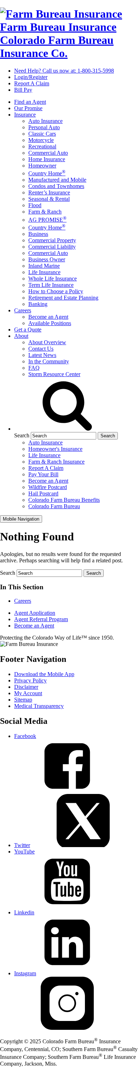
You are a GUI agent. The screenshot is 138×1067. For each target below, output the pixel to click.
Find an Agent (30, 102)
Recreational (42, 146)
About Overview (47, 342)
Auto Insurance (45, 121)
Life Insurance (44, 272)
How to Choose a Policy (55, 291)
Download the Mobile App (44, 674)
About (21, 336)
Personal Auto (44, 127)
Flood (34, 205)
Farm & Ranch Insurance (56, 462)
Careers (22, 310)
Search (21, 435)
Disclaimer (26, 687)
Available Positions (49, 323)
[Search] (67, 429)
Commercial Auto (48, 153)
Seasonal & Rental (49, 199)
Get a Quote (27, 330)
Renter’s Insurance (49, 192)
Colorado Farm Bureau (54, 506)
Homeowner (42, 166)
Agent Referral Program (41, 619)
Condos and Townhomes (56, 186)
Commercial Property (52, 240)
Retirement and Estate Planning (63, 298)
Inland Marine (44, 266)
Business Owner (46, 259)
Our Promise (28, 108)
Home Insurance (46, 159)
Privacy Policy (30, 680)
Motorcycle (41, 140)
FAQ (34, 368)
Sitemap (23, 700)
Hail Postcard (43, 493)
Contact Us (40, 349)
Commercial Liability (52, 247)
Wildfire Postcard (47, 487)
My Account (28, 693)
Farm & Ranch (45, 212)
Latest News (42, 355)
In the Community (48, 361)
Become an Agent (48, 317)
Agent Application (34, 613)
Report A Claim (31, 83)
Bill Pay (23, 90)
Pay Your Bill (43, 474)
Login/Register (30, 77)
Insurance (25, 115)
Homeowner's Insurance (55, 449)
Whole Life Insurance (52, 279)
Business (38, 234)
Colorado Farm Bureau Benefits (64, 500)
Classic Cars (42, 134)
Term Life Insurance (51, 285)
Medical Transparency (39, 706)
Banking (37, 304)
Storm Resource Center (54, 374)
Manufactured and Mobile (57, 180)
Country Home (46, 173)
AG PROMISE (47, 220)
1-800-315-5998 (64, 71)
